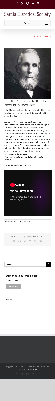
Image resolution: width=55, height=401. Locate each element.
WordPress (21, 369)
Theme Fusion (32, 369)
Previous (38, 36)
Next (46, 36)
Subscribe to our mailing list (21, 276)
